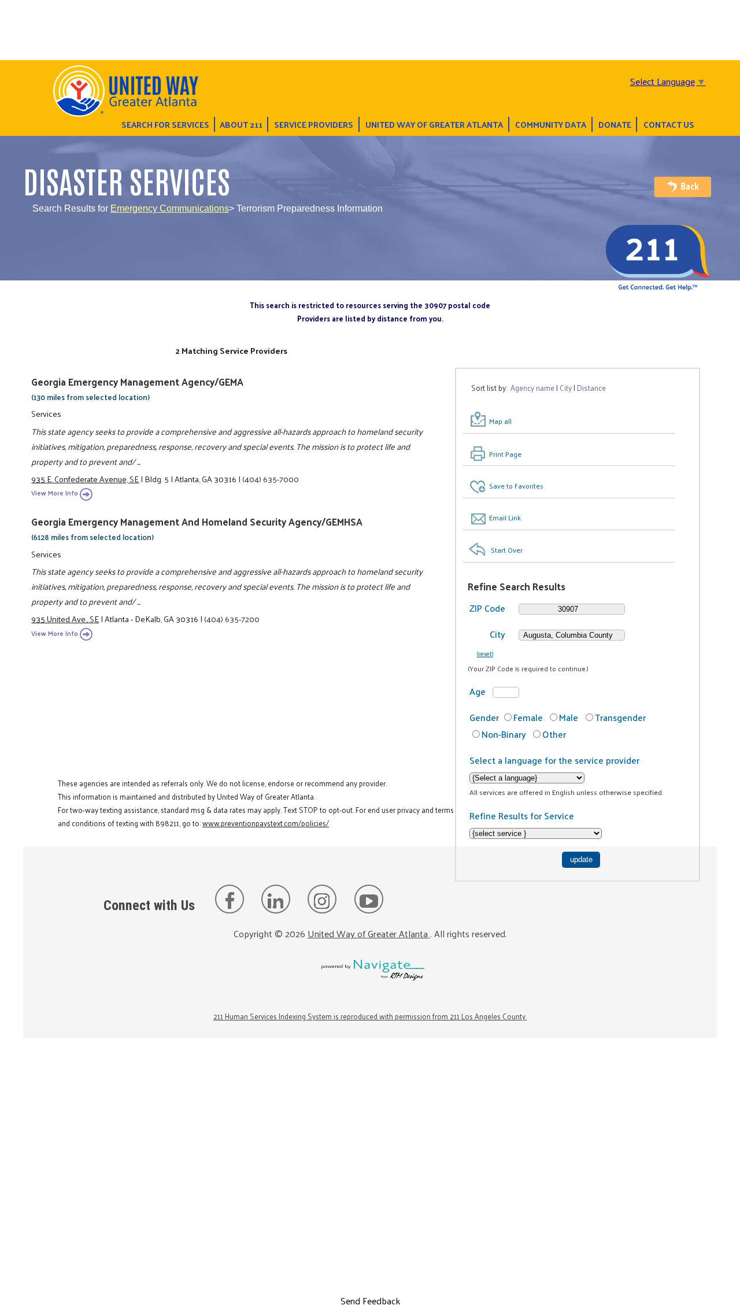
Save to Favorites (516, 485)
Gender (484, 717)
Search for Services (165, 124)
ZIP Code (487, 608)
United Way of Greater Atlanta (434, 124)
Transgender (620, 717)
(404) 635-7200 (232, 618)
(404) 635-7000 (270, 478)
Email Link (505, 517)
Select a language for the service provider (554, 760)
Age (477, 691)
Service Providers (313, 124)
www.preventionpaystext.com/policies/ (265, 823)
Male (568, 717)
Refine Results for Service (521, 815)
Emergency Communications (169, 208)
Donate (614, 124)
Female (528, 717)
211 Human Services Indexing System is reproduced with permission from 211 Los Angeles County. (370, 1016)
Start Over (507, 549)
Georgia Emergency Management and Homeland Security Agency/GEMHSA (196, 521)
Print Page (505, 454)
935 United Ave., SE (65, 618)
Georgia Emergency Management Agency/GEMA (137, 381)
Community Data (550, 124)
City (497, 634)
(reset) (485, 653)
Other (554, 734)
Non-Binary (504, 734)
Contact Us (668, 124)
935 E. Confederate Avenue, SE (85, 478)
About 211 (241, 124)
